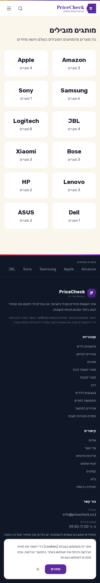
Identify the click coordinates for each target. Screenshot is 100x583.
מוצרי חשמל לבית (84, 370)
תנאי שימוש (88, 464)
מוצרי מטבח (88, 377)
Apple (69, 269)
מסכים (55, 569)
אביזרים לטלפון (86, 354)
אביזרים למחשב (85, 408)
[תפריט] (9, 8)
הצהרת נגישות (86, 487)
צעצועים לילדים (85, 393)
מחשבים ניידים (86, 346)
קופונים (91, 471)
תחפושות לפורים (85, 401)
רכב (93, 385)
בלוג (93, 479)
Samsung (48, 269)
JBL (11, 269)
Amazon (89, 269)
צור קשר (90, 448)
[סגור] (38, 569)
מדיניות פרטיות (86, 456)
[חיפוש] (20, 8)
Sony (27, 269)
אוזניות (91, 362)
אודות (92, 440)
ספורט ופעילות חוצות (82, 416)
